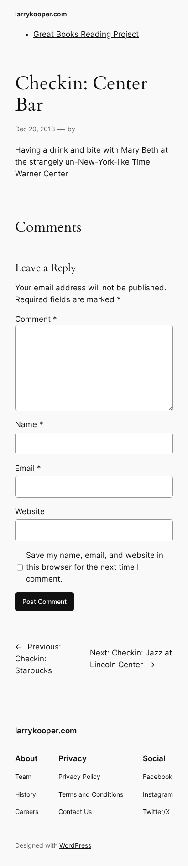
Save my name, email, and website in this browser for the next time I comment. (94, 567)
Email (28, 468)
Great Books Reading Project (86, 34)
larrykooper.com (41, 14)
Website (30, 511)
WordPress (75, 845)
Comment (36, 319)
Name (29, 424)
